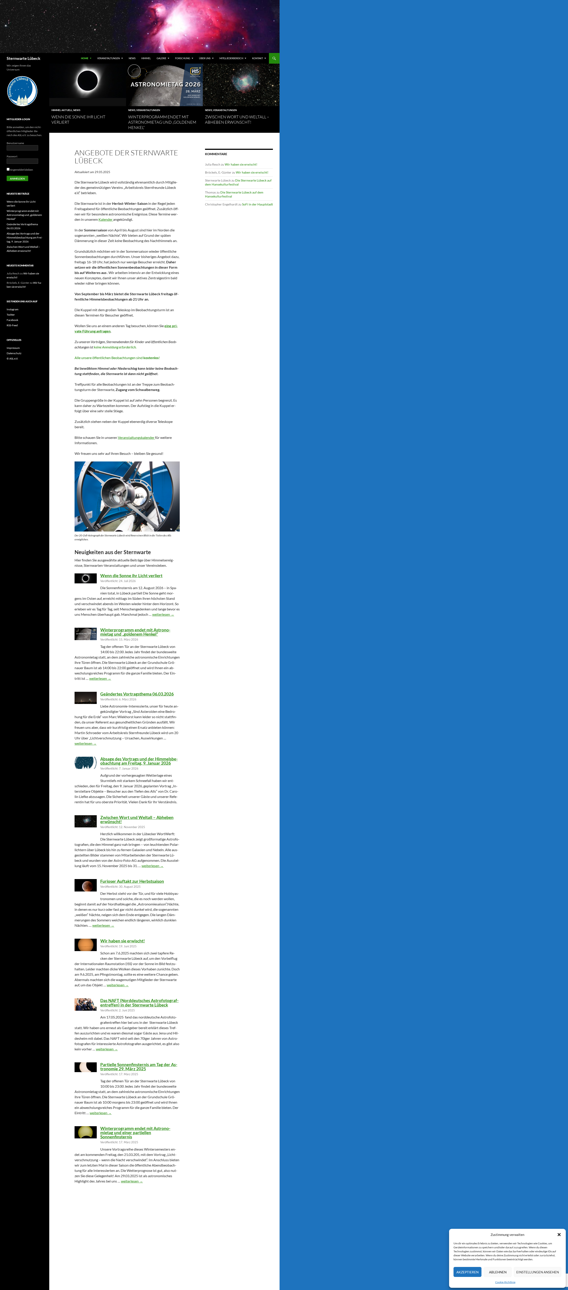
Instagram (12, 309)
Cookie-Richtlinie (505, 1282)
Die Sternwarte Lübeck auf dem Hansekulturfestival (238, 182)
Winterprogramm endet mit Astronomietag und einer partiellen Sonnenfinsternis (135, 1132)
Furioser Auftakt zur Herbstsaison (132, 881)
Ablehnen (498, 1272)
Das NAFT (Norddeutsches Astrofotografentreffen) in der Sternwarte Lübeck (139, 1002)
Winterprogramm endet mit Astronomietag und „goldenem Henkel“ (162, 122)
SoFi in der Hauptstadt (257, 204)
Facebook (12, 320)
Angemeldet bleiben (21, 169)
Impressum (13, 348)
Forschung (182, 58)
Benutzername (15, 143)
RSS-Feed (12, 325)
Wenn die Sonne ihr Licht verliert (131, 575)
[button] (559, 1234)
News (132, 58)
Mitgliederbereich (231, 58)
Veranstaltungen (108, 58)
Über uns (205, 58)
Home (84, 58)
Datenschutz (14, 353)
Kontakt (257, 58)
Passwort (12, 156)
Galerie (161, 58)
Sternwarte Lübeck (23, 58)
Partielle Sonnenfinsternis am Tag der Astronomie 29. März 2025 (138, 1066)
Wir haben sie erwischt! (122, 940)
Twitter (11, 314)
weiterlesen (163, 614)
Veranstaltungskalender (136, 437)
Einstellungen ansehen (537, 1272)
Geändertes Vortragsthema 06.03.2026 (137, 693)
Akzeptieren (467, 1272)
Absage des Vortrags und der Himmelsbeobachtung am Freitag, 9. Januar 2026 (139, 761)
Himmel (146, 58)
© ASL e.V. (12, 358)
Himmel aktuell (61, 110)
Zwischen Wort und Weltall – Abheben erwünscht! (137, 819)
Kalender (106, 219)
